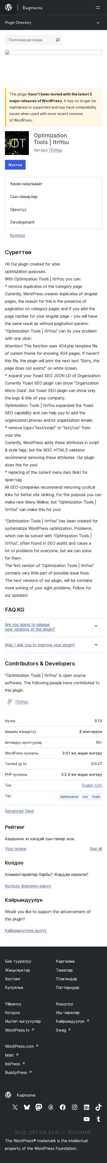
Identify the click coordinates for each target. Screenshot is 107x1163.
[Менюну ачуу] (99, 7)
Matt (12, 1055)
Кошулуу (64, 1003)
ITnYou (55, 150)
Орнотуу (18, 209)
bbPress (15, 1063)
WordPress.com (22, 1046)
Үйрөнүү (13, 1003)
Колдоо (17, 235)
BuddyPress (18, 1072)
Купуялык (14, 987)
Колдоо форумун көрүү (28, 885)
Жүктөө (15, 165)
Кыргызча (26, 1095)
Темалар (64, 970)
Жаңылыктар (17, 970)
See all (96, 848)
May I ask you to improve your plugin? (40, 645)
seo (85, 797)
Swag (63, 1030)
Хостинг (13, 978)
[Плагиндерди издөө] (58, 40)
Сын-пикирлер (24, 196)
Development (22, 222)
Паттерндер (67, 987)
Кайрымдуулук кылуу (26, 930)
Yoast (96, 797)
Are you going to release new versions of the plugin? (30, 627)
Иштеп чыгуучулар (23, 1021)
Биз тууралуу (18, 961)
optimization (69, 797)
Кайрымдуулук (73, 1021)
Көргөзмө (65, 961)
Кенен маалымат (26, 183)
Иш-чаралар (68, 1012)
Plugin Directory (18, 22)
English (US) (92, 785)
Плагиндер (66, 978)
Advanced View (19, 810)
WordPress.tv (20, 1030)
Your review (15, 848)
